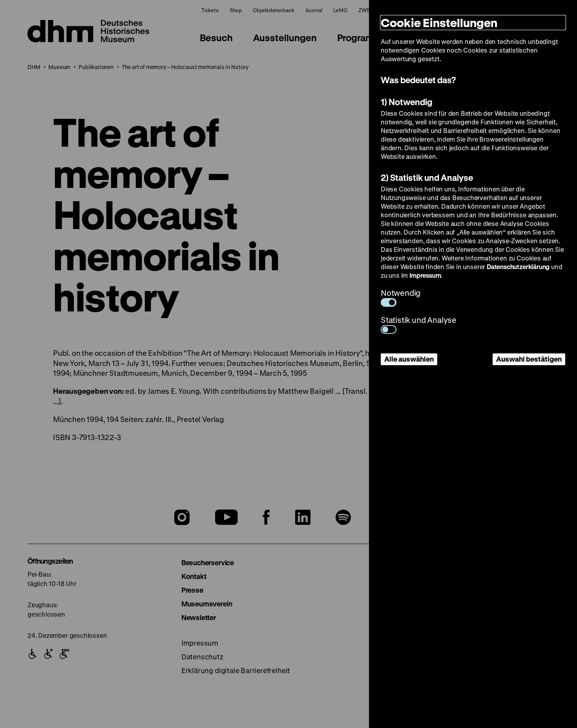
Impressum (425, 275)
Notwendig (400, 292)
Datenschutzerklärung (518, 266)
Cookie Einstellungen (439, 22)
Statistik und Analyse (418, 319)
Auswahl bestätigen (529, 359)
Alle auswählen (409, 359)
